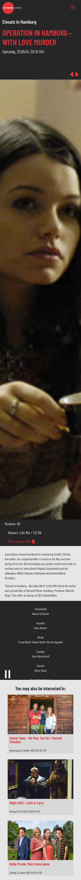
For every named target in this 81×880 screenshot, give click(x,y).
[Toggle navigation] (73, 7)
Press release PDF (20, 541)
